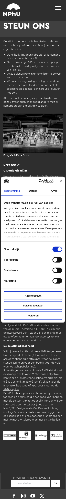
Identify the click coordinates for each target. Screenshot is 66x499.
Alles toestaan (33, 295)
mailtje (7, 419)
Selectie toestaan (33, 305)
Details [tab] (33, 190)
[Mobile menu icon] (58, 8)
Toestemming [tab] (12, 190)
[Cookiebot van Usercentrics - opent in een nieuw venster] (40, 181)
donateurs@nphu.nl (47, 336)
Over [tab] (54, 190)
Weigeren (33, 315)
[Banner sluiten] (61, 181)
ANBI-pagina (11, 389)
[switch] (57, 259)
